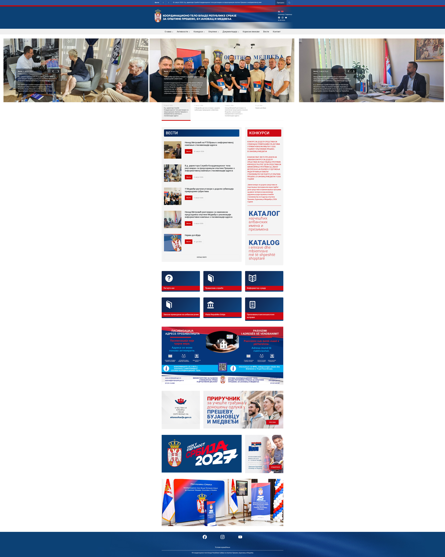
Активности (182, 31)
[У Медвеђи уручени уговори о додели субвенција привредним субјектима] (172, 196)
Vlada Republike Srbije (215, 314)
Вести (157, 2)
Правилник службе (214, 288)
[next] (58, 71)
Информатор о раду (256, 288)
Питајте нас (169, 288)
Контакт (276, 31)
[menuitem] (279, 11)
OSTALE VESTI (202, 257)
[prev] (53, 71)
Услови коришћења (222, 547)
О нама (168, 31)
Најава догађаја (316, 77)
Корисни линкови (251, 31)
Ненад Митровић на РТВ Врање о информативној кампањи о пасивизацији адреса (209, 143)
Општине (212, 31)
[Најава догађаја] (172, 242)
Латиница (281, 14)
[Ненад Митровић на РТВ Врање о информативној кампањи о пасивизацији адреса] (172, 150)
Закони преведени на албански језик (181, 314)
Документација (229, 31)
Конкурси (198, 31)
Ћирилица (288, 14)
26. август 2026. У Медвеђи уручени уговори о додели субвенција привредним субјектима (203, 2)
